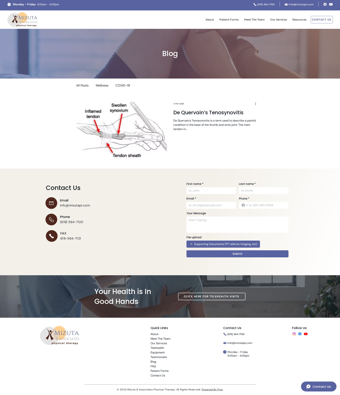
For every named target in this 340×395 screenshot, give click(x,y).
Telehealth (157, 348)
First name (194, 184)
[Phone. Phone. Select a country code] (244, 205)
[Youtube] (331, 4)
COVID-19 (122, 85)
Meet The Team (160, 339)
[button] (299, 19)
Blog (153, 362)
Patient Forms (160, 371)
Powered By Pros (212, 389)
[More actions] (257, 104)
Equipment (158, 352)
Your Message (196, 213)
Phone (244, 198)
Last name (247, 184)
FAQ (153, 366)
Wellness (102, 85)
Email (191, 198)
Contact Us (158, 375)
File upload (194, 237)
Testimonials (159, 357)
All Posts (82, 85)
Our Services (159, 343)
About (154, 334)
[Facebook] (325, 4)
